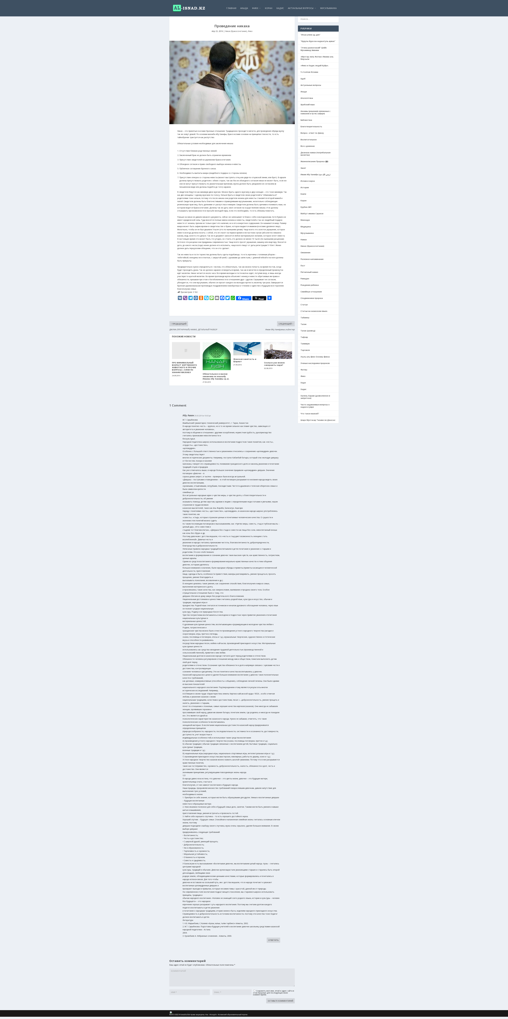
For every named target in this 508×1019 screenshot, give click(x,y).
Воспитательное (309, 139)
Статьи (304, 304)
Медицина (306, 226)
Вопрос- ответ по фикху (312, 133)
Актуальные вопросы (301, 8)
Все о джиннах (308, 146)
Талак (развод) (308, 330)
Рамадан (305, 278)
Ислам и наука (308, 181)
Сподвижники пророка (312, 298)
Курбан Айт (306, 207)
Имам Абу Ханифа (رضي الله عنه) (315, 174)
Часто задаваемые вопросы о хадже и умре (315, 405)
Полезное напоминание (312, 259)
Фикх (255, 8)
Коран (268, 8)
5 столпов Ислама (309, 72)
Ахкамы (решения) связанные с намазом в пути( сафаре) (315, 112)
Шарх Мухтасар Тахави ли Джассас (318, 420)
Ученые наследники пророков (315, 363)
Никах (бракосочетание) (236, 31)
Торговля (305, 350)
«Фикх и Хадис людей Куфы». (315, 65)
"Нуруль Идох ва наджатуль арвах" (318, 41)
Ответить (273, 940)
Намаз (304, 239)
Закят (303, 168)
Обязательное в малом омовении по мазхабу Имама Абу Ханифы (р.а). (216, 376)
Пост (303, 265)
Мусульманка (328, 8)
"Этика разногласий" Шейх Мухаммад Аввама (314, 48)
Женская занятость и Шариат (244, 360)
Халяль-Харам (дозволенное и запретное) (315, 396)
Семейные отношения (311, 291)
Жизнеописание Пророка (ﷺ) (314, 161)
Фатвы (304, 369)
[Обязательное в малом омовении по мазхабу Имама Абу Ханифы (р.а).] (217, 356)
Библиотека (306, 120)
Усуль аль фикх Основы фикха (315, 356)
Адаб (303, 78)
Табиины (305, 317)
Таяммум (305, 343)
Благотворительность (311, 126)
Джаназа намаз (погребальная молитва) (315, 153)
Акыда (244, 8)
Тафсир (304, 337)
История (305, 187)
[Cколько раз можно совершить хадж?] (278, 350)
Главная (231, 8)
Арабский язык (308, 104)
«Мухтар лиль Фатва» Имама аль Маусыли (317, 57)
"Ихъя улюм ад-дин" (310, 34)
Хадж (303, 382)
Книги (303, 194)
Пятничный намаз (309, 272)
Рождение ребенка (310, 285)
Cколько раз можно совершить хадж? (274, 363)
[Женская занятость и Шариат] (247, 348)
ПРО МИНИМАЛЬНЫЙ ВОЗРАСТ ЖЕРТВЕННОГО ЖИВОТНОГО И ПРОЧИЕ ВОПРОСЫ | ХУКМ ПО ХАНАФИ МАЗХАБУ (184, 367)
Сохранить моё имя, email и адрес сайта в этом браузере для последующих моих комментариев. (273, 993)
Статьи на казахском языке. (314, 311)
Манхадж (305, 220)
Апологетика (307, 98)
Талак (304, 324)
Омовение (305, 252)
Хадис (280, 8)
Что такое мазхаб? (310, 413)
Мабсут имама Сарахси (312, 213)
